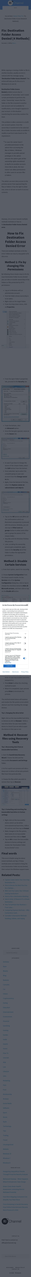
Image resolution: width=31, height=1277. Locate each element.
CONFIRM (9, 666)
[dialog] (15, 638)
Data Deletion (6, 672)
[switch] (24, 637)
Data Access (15, 672)
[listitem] (15, 634)
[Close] (27, 605)
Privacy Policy (24, 672)
